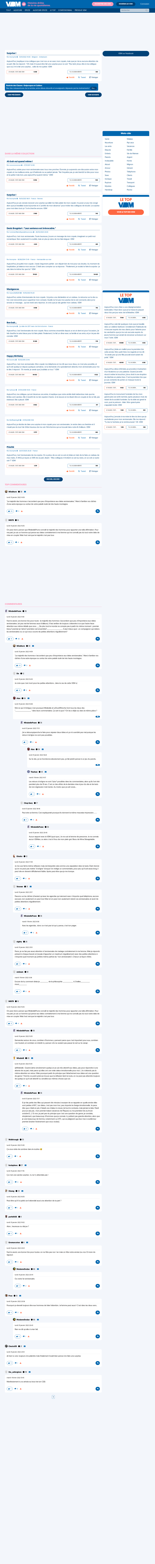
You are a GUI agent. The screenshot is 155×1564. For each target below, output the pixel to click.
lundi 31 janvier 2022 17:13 (30, 728)
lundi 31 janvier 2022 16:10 (23, 1064)
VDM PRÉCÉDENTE (14, 95)
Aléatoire (18, 10)
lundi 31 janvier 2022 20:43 (24, 1325)
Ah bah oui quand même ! (20, 161)
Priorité (10, 447)
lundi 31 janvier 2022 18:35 (16, 1197)
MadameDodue (23, 1269)
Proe (11, 1296)
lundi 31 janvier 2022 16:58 (24, 704)
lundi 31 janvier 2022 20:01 (16, 1248)
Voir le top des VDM (126, 212)
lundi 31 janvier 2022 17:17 (30, 1099)
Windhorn (13, 492)
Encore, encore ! (53, 479)
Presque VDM (80, 10)
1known (20, 887)
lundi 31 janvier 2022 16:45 (24, 679)
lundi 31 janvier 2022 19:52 (16, 1222)
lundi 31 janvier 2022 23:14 (16, 1352)
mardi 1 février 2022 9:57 (37, 778)
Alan (19, 698)
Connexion (144, 4)
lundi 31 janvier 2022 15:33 (23, 1036)
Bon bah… (12, 323)
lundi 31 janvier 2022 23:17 (23, 892)
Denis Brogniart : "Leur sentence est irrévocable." (31, 228)
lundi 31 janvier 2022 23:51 (23, 947)
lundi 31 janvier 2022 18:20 (38, 755)
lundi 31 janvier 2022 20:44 (24, 1275)
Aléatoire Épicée (40, 10)
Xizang (12, 1191)
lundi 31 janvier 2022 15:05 (16, 526)
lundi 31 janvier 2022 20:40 (38, 833)
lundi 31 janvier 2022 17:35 (15, 1171)
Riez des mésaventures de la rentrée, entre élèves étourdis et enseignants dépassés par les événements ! (50, 87)
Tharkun (34, 772)
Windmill (20, 1058)
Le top (52, 10)
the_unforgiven (15, 1372)
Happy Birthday (15, 356)
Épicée (27, 10)
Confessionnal (65, 10)
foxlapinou (13, 1165)
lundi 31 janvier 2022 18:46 (31, 809)
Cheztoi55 (13, 1346)
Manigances (13, 289)
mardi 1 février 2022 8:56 (30, 922)
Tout (8, 10)
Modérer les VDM (126, 4)
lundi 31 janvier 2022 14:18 (15, 617)
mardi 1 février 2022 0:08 (23, 978)
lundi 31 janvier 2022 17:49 (24, 862)
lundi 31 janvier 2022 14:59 (16, 497)
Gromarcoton (14, 1243)
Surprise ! (11, 53)
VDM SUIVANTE (93, 95)
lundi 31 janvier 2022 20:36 (16, 1301)
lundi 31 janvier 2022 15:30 (16, 1145)
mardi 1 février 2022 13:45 (15, 1378)
